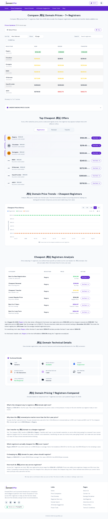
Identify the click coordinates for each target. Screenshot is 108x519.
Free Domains (55, 496)
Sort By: (7, 36)
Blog (64, 8)
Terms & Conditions (89, 508)
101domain (9, 77)
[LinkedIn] (10, 502)
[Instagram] (19, 502)
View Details (9, 53)
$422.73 (61, 92)
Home (6, 8)
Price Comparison (16, 8)
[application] (54, 226)
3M (87, 207)
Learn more (80, 477)
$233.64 (37, 65)
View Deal (95, 138)
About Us (86, 491)
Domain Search (55, 502)
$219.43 (37, 59)
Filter (99, 30)
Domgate (9, 64)
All (98, 207)
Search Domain (29, 8)
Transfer (67, 130)
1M (83, 207)
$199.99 (61, 52)
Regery (8, 51)
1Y (95, 207)
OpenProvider (10, 84)
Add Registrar (87, 499)
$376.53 (37, 92)
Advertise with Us (88, 502)
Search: (76, 36)
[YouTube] (14, 502)
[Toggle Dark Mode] (101, 3)
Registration (41, 130)
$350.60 (37, 85)
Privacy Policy (87, 505)
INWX (7, 71)
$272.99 (37, 78)
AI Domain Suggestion (43, 8)
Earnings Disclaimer (88, 496)
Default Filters (13, 30)
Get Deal (84, 277)
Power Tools (56, 8)
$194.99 (38, 52)
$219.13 (60, 59)
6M (91, 207)
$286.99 (61, 78)
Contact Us (86, 493)
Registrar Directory (56, 499)
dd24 (7, 91)
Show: (31, 36)
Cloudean (9, 58)
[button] (90, 211)
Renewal (54, 130)
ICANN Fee (11, 40)
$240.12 (37, 72)
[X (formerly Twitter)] (6, 502)
